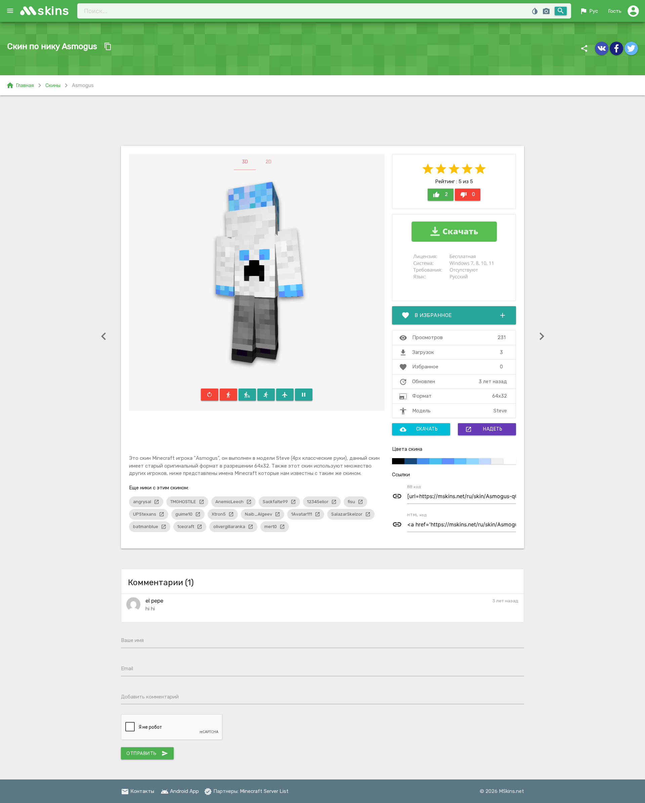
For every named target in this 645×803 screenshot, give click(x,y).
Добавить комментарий (150, 697)
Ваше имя (132, 640)
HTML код (417, 515)
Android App (180, 791)
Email (127, 669)
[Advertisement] (322, 121)
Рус (588, 11)
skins (54, 10)
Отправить (147, 753)
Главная (20, 85)
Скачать (419, 429)
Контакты (137, 791)
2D (268, 162)
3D (245, 162)
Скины (52, 85)
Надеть (483, 429)
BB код (414, 486)
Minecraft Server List (264, 791)
